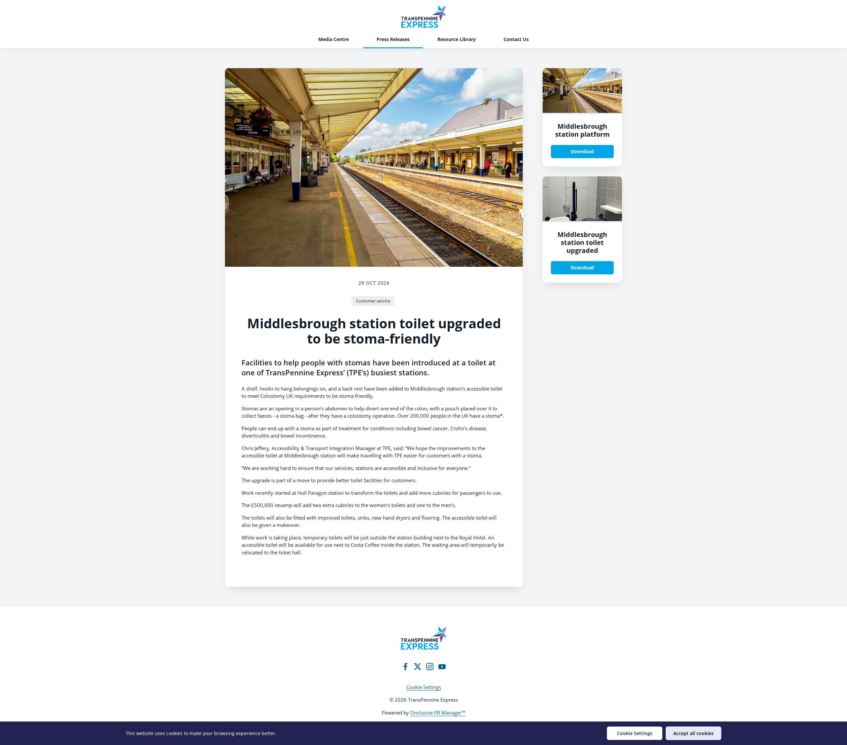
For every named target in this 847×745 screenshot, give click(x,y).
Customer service (373, 301)
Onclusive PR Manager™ (438, 712)
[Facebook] (405, 666)
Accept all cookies (693, 733)
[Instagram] (429, 666)
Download (582, 151)
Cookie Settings (423, 687)
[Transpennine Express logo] (424, 638)
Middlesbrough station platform (582, 130)
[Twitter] (417, 666)
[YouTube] (442, 666)
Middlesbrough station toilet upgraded (582, 242)
